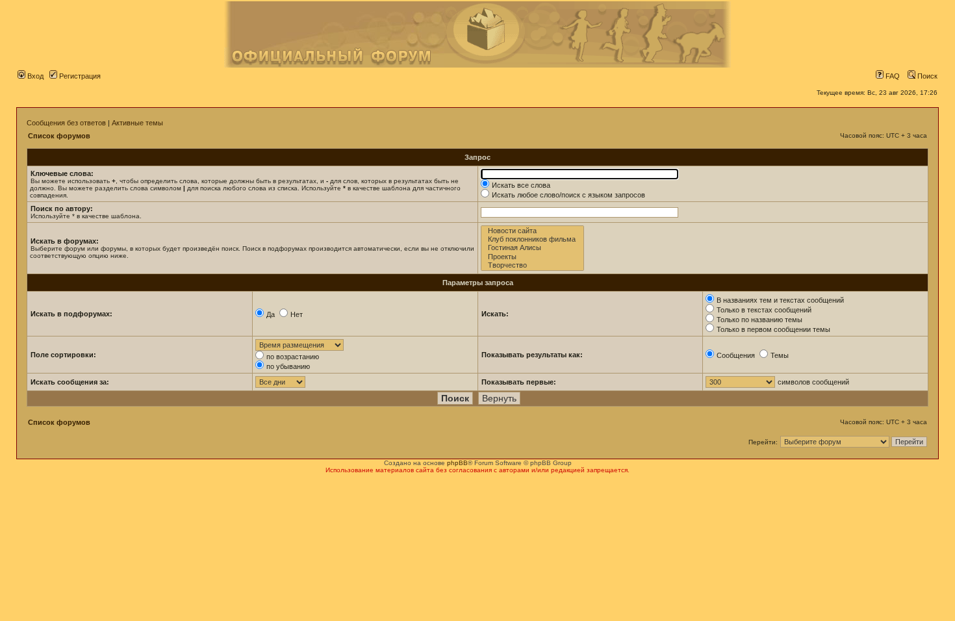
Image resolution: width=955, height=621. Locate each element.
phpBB (457, 462)
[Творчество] (532, 265)
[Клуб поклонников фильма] (532, 239)
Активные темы (137, 123)
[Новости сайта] (532, 231)
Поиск (926, 76)
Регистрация (79, 76)
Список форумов (59, 136)
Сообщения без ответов (66, 123)
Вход (34, 76)
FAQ (892, 76)
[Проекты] (532, 257)
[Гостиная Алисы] (532, 248)
